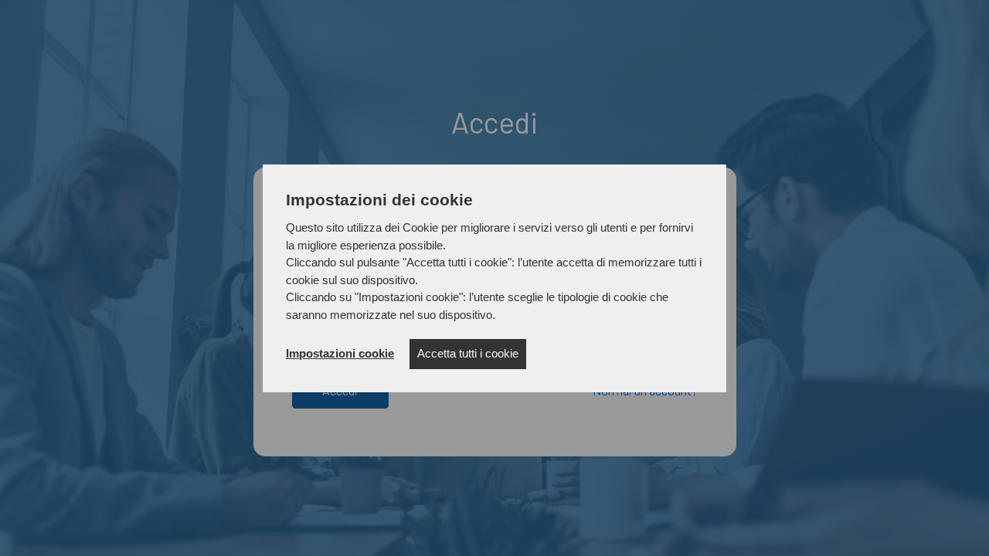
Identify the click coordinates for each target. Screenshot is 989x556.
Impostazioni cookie (340, 353)
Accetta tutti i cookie (467, 353)
